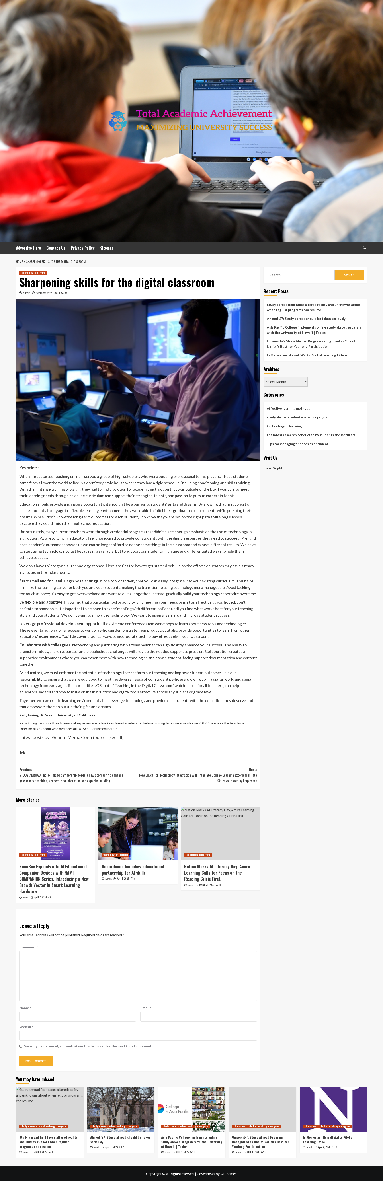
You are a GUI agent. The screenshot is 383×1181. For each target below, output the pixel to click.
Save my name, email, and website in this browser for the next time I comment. (88, 1046)
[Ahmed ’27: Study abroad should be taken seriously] (120, 1109)
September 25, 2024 (48, 292)
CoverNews (206, 1173)
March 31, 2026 (206, 885)
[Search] (364, 247)
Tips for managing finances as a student (297, 444)
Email (145, 1008)
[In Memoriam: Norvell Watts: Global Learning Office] (333, 1109)
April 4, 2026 (324, 1147)
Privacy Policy (83, 248)
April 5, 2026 (253, 1152)
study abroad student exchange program (298, 417)
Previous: (71, 775)
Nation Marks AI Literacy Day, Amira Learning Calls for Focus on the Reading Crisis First (217, 872)
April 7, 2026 (111, 1147)
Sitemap (107, 248)
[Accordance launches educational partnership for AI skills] (138, 833)
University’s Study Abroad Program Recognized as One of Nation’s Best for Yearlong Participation (311, 343)
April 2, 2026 (40, 897)
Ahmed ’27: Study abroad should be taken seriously (306, 319)
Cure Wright (273, 468)
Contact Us (56, 248)
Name (25, 1008)
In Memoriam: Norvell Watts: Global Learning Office (307, 355)
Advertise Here (28, 248)
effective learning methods (288, 408)
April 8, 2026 (40, 1152)
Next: (198, 775)
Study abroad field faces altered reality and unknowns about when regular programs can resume (313, 307)
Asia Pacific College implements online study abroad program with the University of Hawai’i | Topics (314, 330)
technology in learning (33, 272)
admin (27, 292)
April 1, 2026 (123, 878)
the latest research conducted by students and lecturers (311, 435)
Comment (28, 947)
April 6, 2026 (182, 1152)
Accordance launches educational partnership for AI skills (133, 869)
